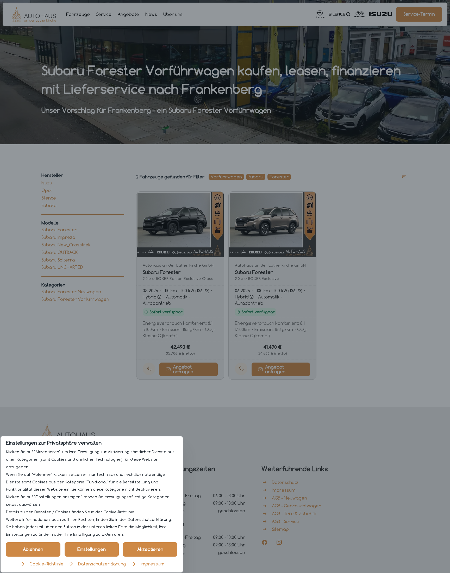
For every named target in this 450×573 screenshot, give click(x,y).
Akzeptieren (150, 549)
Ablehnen (33, 549)
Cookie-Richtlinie (46, 563)
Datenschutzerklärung (102, 563)
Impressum (152, 563)
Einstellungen (91, 549)
